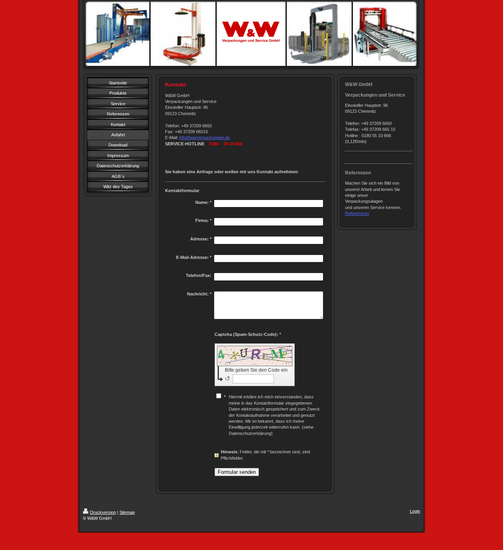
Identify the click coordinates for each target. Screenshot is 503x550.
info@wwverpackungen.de (204, 137)
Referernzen (357, 213)
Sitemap (127, 512)
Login (415, 511)
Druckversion (103, 512)
